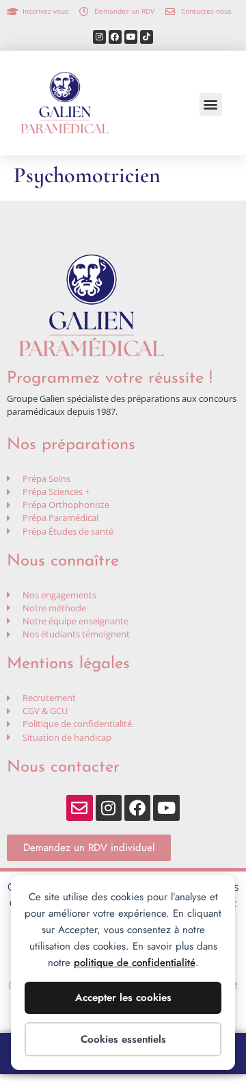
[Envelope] (79, 808)
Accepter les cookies (123, 997)
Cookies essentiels (123, 1039)
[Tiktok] (146, 36)
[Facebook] (115, 36)
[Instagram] (99, 36)
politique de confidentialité (134, 962)
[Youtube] (130, 36)
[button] (211, 104)
